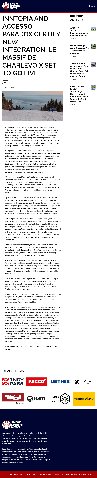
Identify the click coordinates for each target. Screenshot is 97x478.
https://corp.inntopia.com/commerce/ (28, 172)
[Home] (26, 425)
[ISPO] (60, 399)
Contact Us (11, 474)
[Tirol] (13, 399)
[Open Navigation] (86, 6)
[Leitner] (60, 382)
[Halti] (36, 399)
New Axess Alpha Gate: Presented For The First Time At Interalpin (79, 49)
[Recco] (36, 382)
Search (22, 474)
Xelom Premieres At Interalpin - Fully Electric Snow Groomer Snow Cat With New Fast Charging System (79, 69)
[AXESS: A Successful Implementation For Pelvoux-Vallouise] (93, 34)
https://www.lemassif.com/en (45, 213)
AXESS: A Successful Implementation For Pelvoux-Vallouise (79, 32)
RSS (29, 474)
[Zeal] (84, 382)
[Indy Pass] (13, 382)
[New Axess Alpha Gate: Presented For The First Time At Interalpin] (93, 52)
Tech (5, 82)
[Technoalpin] (84, 399)
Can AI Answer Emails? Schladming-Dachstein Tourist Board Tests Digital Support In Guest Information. (79, 94)
